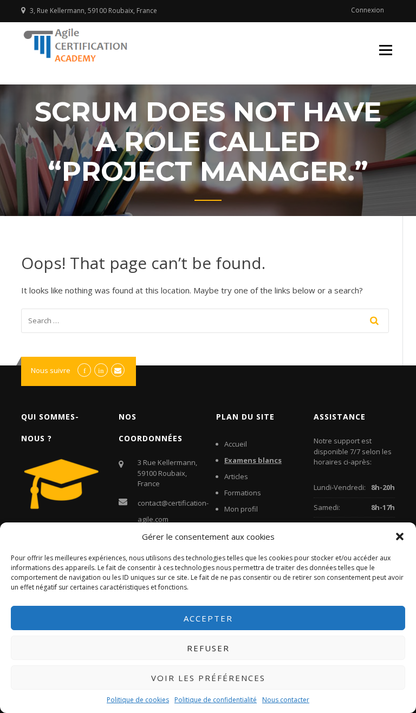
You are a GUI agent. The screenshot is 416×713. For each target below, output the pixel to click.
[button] (399, 536)
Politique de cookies (138, 699)
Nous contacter (285, 699)
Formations (242, 493)
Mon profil (241, 509)
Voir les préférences (208, 677)
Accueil (235, 444)
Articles (236, 476)
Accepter (208, 618)
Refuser (208, 648)
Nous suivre (50, 370)
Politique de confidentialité (215, 699)
